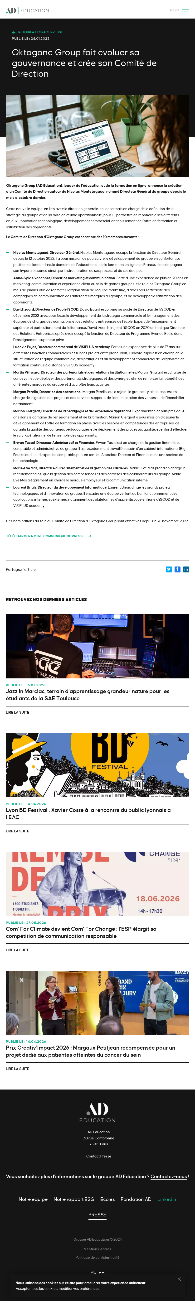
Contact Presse (98, 1156)
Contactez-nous (169, 1176)
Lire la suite (17, 712)
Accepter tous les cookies (36, 1289)
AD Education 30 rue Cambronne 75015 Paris (98, 1138)
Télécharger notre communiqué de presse (45, 536)
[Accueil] (97, 11)
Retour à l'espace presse (40, 32)
